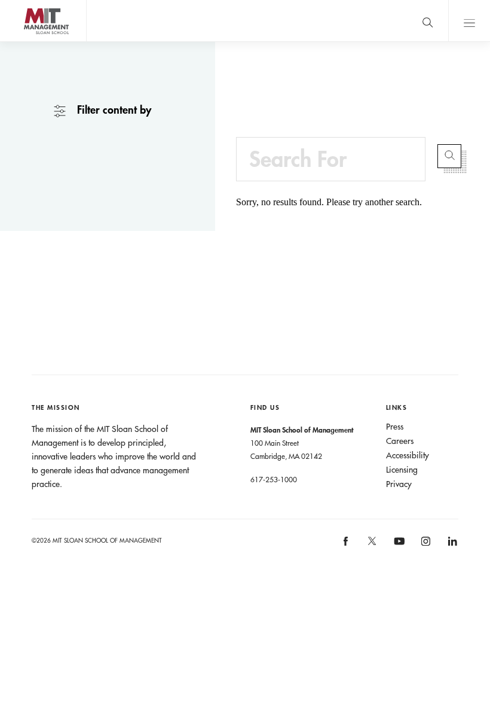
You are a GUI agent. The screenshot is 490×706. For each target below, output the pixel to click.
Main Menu (469, 20)
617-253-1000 (273, 479)
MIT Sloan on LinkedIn (451, 544)
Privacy (399, 484)
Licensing (402, 469)
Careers (400, 441)
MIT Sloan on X (372, 545)
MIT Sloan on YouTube (397, 547)
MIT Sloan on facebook (346, 544)
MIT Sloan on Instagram (424, 544)
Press (394, 426)
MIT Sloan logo (30, 41)
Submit (449, 156)
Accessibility (407, 455)
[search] (427, 20)
